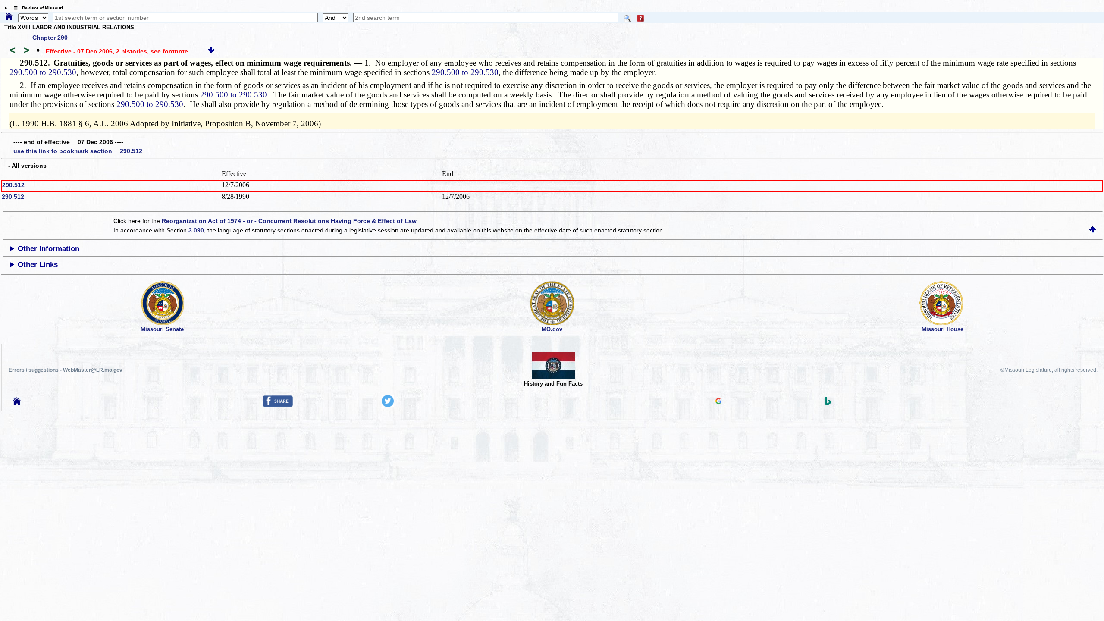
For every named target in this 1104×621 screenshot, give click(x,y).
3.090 (196, 230)
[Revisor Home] (17, 403)
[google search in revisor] (718, 401)
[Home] (9, 17)
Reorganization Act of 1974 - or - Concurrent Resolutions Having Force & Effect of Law (289, 220)
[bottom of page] (211, 51)
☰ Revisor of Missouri (36, 8)
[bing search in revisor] (828, 403)
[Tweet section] (388, 404)
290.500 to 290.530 (42, 72)
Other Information (48, 249)
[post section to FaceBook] (278, 404)
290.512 (13, 185)
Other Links (38, 264)
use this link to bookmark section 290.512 (77, 150)
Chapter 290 (50, 37)
